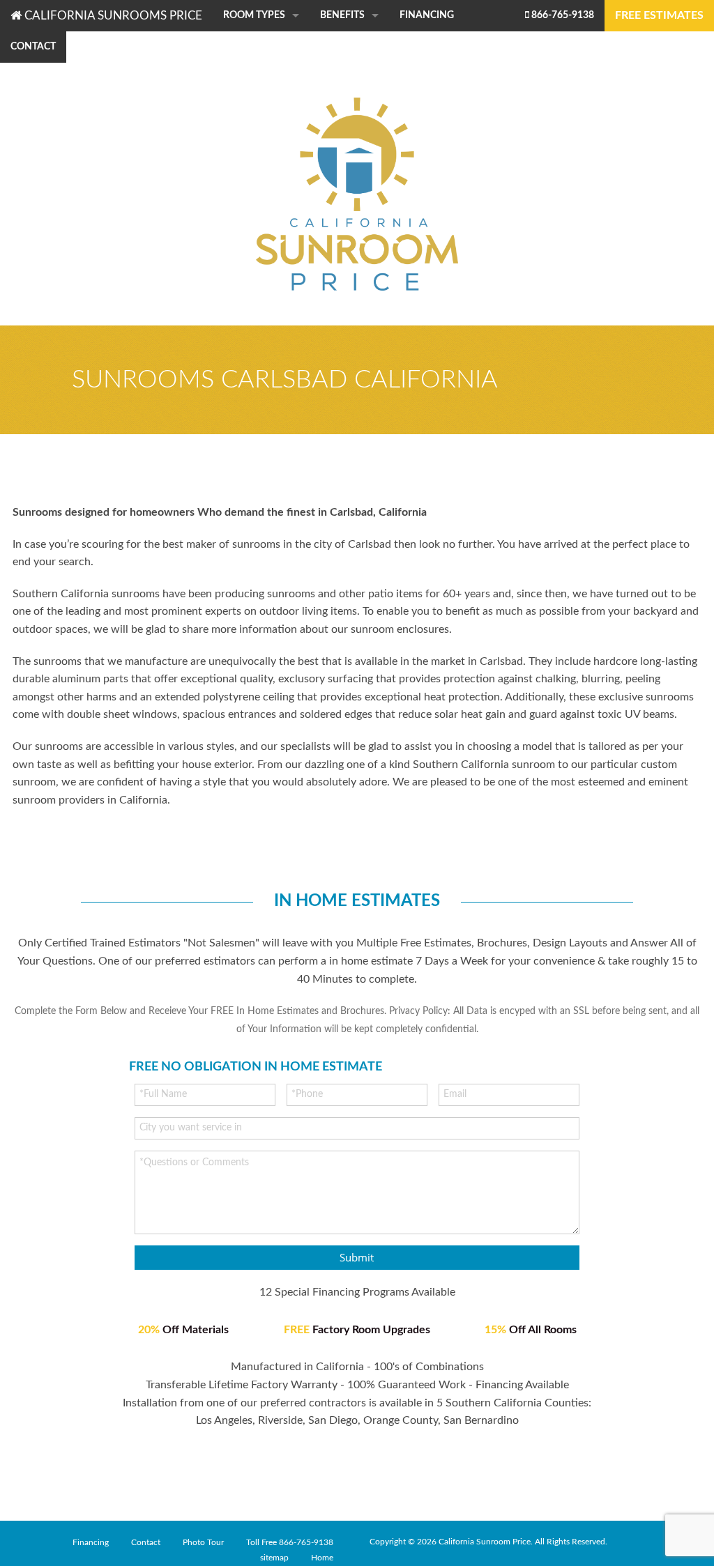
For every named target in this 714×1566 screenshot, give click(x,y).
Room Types (254, 15)
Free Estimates (659, 15)
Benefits (342, 15)
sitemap (274, 1557)
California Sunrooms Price (112, 16)
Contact (33, 47)
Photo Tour (203, 1542)
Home (322, 1557)
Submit (357, 1257)
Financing (427, 15)
